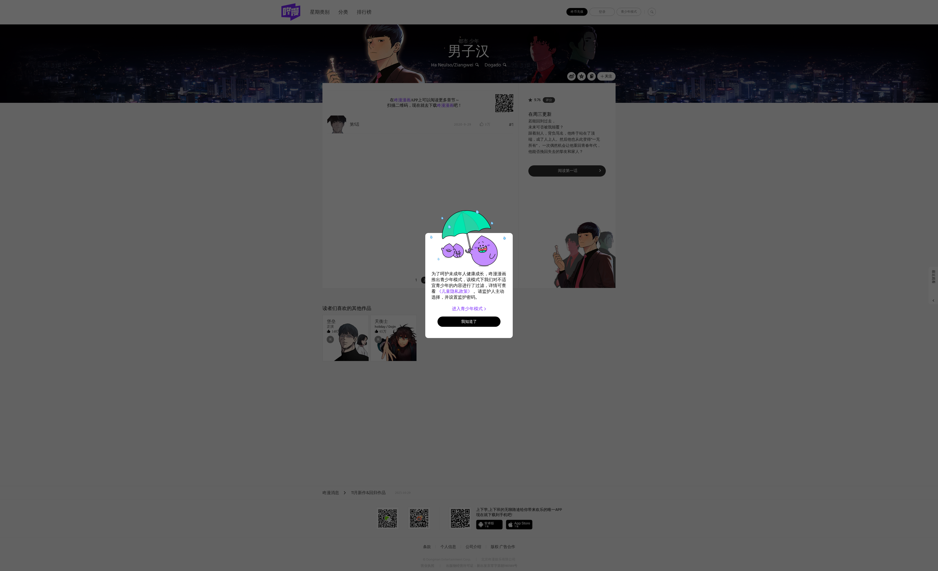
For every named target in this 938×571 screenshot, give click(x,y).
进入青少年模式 (468, 308)
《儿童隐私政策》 (454, 291)
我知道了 (469, 321)
